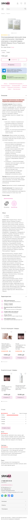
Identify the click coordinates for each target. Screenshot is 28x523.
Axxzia (12, 47)
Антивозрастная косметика (15, 83)
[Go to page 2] (2, 401)
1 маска (3, 52)
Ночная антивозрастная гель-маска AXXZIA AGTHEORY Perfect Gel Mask (21, 346)
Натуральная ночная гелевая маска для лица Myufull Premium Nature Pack (21, 387)
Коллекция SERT (16, 85)
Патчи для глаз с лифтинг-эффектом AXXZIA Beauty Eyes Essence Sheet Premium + (6, 346)
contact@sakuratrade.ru (7, 484)
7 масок (8, 52)
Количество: (3, 50)
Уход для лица (16, 89)
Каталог (8, 13)
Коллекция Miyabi (5, 85)
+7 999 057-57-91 (6, 481)
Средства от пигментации (13, 87)
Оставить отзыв (6, 428)
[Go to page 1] (1, 401)
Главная (3, 13)
